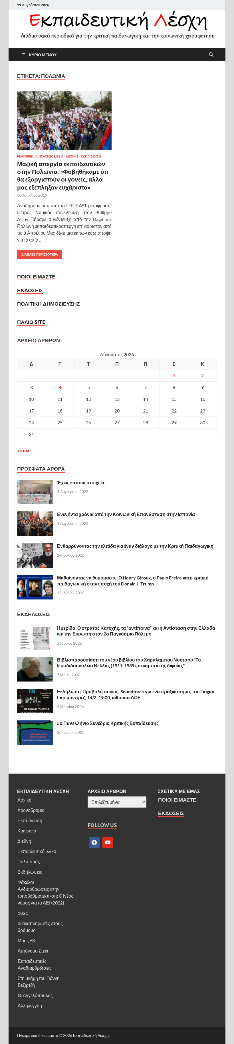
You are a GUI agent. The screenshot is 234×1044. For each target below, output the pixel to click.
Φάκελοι (25, 882)
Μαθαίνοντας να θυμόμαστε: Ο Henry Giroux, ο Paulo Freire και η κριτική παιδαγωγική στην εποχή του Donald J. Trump (133, 580)
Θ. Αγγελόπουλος (35, 995)
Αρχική (24, 799)
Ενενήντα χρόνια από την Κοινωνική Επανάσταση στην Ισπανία (126, 514)
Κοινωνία (26, 830)
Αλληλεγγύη (30, 1005)
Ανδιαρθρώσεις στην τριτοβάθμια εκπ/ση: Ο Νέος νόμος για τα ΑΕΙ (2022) (45, 895)
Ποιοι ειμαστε (36, 277)
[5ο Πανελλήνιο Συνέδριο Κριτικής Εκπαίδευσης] (35, 723)
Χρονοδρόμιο (31, 810)
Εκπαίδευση (29, 820)
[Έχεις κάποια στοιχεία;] (35, 483)
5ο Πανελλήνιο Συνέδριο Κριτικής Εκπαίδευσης (108, 723)
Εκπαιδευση (91, 156)
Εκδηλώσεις (29, 871)
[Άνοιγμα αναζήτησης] (211, 54)
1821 (23, 913)
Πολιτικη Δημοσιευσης (48, 304)
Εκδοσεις (30, 290)
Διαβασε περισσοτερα (37, 253)
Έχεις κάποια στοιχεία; (81, 482)
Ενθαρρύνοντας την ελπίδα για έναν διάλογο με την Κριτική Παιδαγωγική (135, 546)
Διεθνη (72, 156)
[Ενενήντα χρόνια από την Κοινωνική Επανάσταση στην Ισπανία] (35, 514)
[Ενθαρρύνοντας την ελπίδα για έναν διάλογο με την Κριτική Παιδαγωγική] (35, 546)
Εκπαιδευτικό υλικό (36, 851)
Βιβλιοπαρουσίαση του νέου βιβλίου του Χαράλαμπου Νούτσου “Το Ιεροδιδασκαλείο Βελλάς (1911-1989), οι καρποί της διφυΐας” (129, 662)
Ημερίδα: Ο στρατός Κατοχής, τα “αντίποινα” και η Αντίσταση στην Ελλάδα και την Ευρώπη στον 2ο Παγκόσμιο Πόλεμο (136, 631)
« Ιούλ (23, 450)
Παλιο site (31, 322)
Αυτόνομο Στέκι (33, 950)
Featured (25, 156)
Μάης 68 (26, 940)
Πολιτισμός (28, 861)
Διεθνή (24, 841)
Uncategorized (49, 156)
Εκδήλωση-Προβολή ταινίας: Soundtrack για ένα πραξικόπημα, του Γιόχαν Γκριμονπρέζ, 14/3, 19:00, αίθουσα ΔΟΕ (135, 694)
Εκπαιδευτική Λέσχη (91, 1035)
